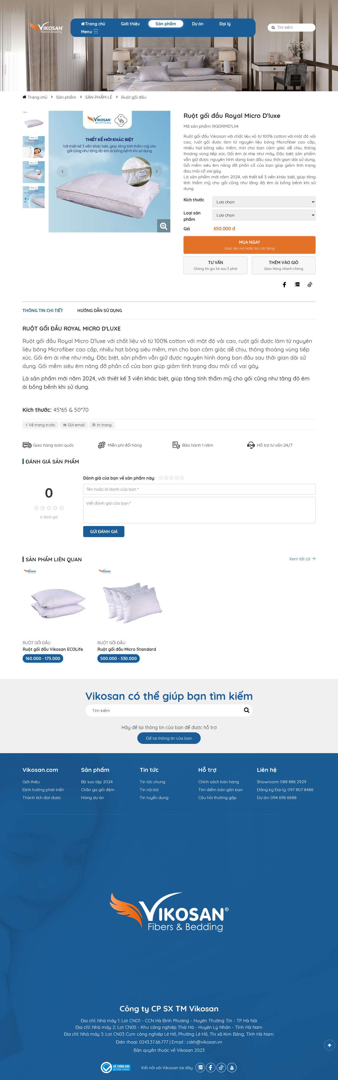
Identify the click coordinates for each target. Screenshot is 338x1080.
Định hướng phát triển (43, 789)
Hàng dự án (92, 797)
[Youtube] (232, 1067)
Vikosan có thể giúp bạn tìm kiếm (169, 696)
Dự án (198, 23)
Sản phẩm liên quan (54, 559)
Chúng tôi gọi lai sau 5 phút (215, 265)
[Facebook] (284, 284)
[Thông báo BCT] (116, 1067)
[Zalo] (297, 284)
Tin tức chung (152, 781)
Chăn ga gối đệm (98, 789)
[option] (33, 122)
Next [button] (156, 171)
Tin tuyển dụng (154, 797)
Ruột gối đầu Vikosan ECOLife (53, 649)
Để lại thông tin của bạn (169, 738)
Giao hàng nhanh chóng (283, 265)
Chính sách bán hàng (218, 781)
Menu (87, 31)
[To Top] (329, 1045)
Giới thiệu (130, 23)
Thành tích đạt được (41, 797)
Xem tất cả (299, 558)
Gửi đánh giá (104, 531)
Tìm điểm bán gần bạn (220, 789)
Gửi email (76, 424)
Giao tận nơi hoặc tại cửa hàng (250, 245)
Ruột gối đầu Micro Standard (126, 649)
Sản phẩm (166, 23)
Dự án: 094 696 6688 (277, 797)
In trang (104, 424)
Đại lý (225, 23)
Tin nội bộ (149, 789)
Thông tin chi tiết (42, 310)
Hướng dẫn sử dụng (99, 310)
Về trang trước (42, 424)
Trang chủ (95, 23)
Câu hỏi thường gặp (217, 797)
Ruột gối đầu (133, 97)
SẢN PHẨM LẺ (98, 97)
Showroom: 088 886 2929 (281, 781)
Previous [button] (62, 171)
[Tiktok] (310, 284)
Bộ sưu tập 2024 (97, 781)
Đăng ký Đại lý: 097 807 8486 (285, 789)
